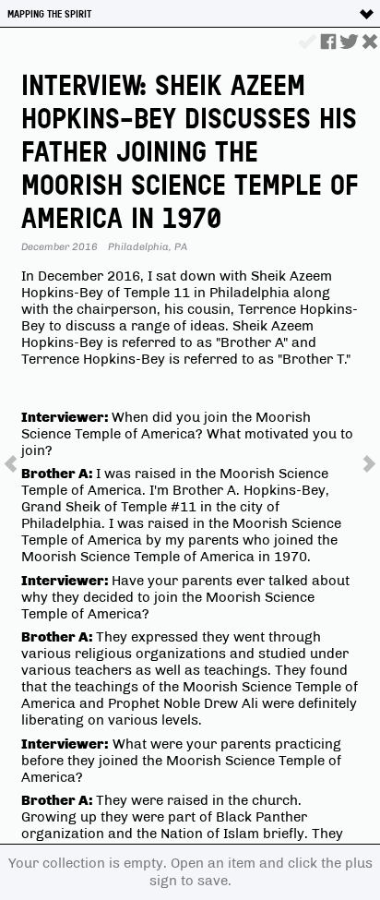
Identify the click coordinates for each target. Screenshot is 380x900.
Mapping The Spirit (49, 13)
